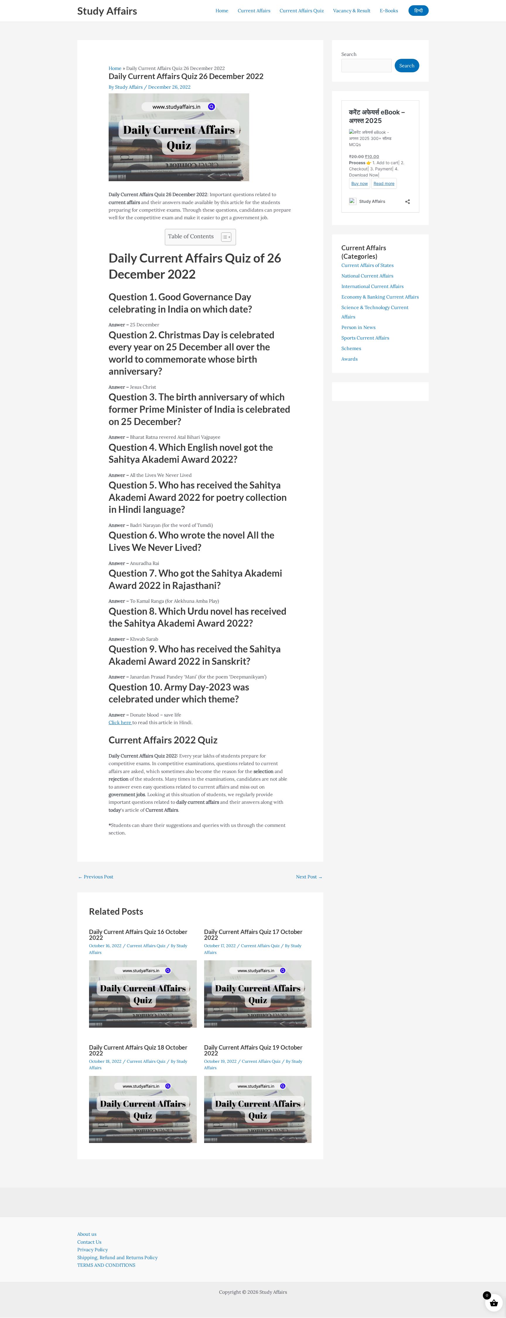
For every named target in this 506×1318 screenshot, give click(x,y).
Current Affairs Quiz (302, 10)
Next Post (309, 877)
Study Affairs (107, 10)
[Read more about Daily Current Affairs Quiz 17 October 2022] (258, 993)
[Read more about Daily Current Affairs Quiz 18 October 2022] (143, 1109)
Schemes (351, 348)
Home (222, 10)
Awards (349, 359)
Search (349, 54)
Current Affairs (254, 10)
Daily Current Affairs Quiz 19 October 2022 (253, 1050)
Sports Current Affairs (365, 338)
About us (86, 1234)
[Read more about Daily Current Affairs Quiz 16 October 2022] (143, 993)
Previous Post (95, 877)
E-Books (389, 10)
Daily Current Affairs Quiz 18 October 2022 (138, 1050)
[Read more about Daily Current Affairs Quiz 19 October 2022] (258, 1109)
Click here (120, 722)
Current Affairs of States (367, 265)
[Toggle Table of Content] (223, 237)
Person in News (358, 327)
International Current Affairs (372, 286)
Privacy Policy (92, 1249)
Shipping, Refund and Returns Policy (117, 1257)
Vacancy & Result (351, 10)
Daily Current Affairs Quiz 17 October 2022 (253, 934)
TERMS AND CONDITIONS (106, 1265)
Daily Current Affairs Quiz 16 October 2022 (138, 934)
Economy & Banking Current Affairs (380, 297)
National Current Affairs (367, 276)
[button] (418, 10)
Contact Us (89, 1242)
